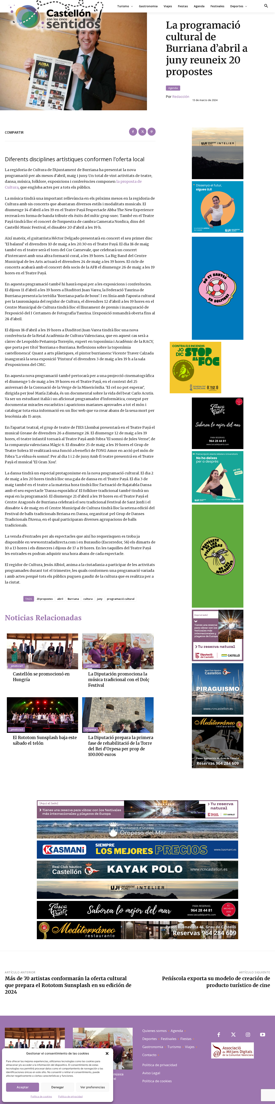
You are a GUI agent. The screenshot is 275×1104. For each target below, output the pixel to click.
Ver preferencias (92, 1087)
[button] (107, 1053)
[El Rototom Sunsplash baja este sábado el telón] (42, 715)
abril (60, 599)
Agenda (173, 88)
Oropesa (90, 729)
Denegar (57, 1087)
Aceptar (23, 1087)
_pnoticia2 (16, 729)
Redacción (180, 97)
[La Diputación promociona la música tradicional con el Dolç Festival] (117, 651)
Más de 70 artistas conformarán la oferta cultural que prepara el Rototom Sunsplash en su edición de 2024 (68, 985)
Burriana (73, 599)
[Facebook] (133, 132)
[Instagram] (248, 1035)
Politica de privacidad (70, 1096)
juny (99, 599)
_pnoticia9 (91, 666)
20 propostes (45, 599)
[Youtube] (262, 1035)
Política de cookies (41, 1096)
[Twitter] (142, 132)
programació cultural (120, 599)
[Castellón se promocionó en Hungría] (42, 651)
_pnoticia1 (16, 666)
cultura (88, 599)
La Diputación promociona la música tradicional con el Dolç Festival (118, 679)
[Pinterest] (152, 132)
